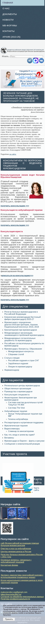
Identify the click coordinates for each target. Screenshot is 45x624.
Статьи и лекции (12, 358)
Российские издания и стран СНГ (23, 360)
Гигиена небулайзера (18, 419)
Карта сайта (36, 489)
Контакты (8, 31)
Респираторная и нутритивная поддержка (23, 422)
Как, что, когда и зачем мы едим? (19, 435)
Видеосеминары (12, 429)
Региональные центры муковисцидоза (22, 385)
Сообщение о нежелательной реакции (22, 444)
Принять (9, 619)
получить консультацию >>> (15, 206)
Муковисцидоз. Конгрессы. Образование (23, 349)
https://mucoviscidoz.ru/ (11, 594)
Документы (9, 14)
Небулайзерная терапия (15, 411)
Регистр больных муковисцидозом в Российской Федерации (21, 313)
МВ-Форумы (9, 25)
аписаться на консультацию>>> (17, 276)
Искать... (6, 56)
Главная (7, 2)
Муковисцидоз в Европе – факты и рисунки (24, 441)
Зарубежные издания (18, 363)
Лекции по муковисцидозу (20, 367)
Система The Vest (16, 408)
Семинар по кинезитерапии (21, 431)
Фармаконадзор (11, 370)
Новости (8, 20)
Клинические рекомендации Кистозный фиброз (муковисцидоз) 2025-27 (22, 318)
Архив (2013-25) (11, 37)
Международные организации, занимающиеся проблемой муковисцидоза (24, 334)
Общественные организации (17, 388)
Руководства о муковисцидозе (18, 391)
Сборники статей (16, 354)
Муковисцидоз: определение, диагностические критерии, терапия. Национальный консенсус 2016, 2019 (21, 324)
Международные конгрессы (21, 351)
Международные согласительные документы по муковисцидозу (20, 339)
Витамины (9, 438)
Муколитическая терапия (16, 426)
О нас (6, 8)
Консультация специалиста (17, 395)
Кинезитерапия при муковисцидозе (20, 330)
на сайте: (12, 154)
